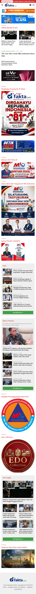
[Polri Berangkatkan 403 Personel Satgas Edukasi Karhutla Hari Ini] (7, 297)
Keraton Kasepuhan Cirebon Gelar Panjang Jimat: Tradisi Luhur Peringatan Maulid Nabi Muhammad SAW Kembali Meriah (22, 381)
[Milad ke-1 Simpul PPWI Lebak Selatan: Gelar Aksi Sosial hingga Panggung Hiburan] (7, 356)
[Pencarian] (33, 4)
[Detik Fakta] (10, 4)
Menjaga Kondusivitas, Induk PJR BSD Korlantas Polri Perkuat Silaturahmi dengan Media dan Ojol (23, 288)
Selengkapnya (17, 312)
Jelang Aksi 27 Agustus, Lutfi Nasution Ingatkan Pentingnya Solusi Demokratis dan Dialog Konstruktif (17, 349)
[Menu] (2, 4)
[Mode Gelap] (30, 4)
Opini (13, 51)
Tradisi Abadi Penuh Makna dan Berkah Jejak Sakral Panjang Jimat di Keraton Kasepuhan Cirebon (9, 42)
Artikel (3, 51)
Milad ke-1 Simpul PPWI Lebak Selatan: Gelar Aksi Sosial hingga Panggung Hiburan (22, 355)
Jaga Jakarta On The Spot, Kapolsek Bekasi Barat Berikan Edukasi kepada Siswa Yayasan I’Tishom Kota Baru (23, 305)
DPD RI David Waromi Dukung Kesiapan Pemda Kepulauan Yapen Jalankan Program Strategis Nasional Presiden (9, 63)
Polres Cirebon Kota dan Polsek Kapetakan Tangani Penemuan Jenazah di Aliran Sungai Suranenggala (26, 42)
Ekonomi (8, 51)
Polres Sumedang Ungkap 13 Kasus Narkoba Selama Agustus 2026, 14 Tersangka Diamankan (23, 280)
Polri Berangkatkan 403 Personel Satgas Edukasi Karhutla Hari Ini (21, 296)
